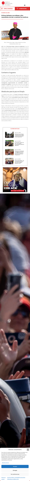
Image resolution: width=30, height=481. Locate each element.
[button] (28, 449)
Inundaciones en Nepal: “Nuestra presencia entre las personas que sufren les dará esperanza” (19, 135)
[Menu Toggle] (24, 5)
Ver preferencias (15, 474)
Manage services (5, 462)
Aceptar (15, 466)
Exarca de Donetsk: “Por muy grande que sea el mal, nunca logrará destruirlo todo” (19, 162)
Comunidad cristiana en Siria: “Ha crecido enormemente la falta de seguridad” (19, 144)
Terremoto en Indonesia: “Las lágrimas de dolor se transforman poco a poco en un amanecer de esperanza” (19, 152)
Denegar (15, 470)
